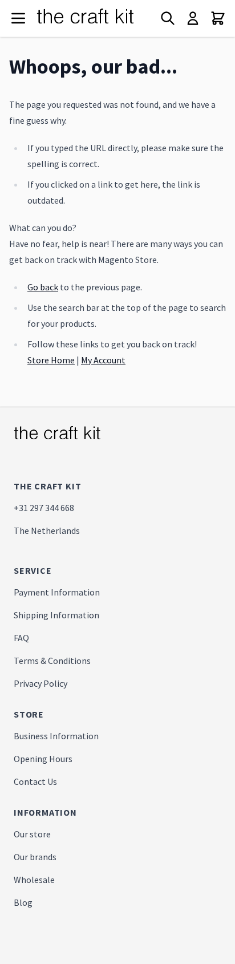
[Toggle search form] (167, 18)
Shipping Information (56, 615)
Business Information (56, 736)
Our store (32, 834)
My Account (103, 360)
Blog (23, 902)
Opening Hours (43, 758)
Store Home (51, 360)
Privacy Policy (40, 683)
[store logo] (97, 18)
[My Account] (193, 18)
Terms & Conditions (52, 660)
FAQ (21, 637)
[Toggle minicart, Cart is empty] (218, 18)
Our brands (35, 856)
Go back (42, 287)
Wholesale (34, 879)
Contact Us (35, 781)
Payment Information (57, 592)
